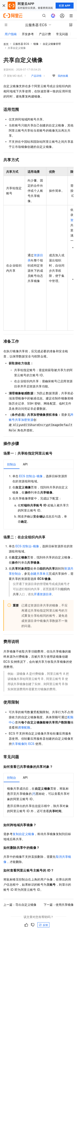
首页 (6, 44)
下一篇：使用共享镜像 (59, 904)
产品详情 (36, 75)
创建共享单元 (39, 573)
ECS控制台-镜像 (31, 476)
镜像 (35, 43)
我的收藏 (63, 75)
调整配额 (24, 727)
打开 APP (64, 6)
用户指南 (11, 33)
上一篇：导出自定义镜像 (19, 904)
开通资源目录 (43, 594)
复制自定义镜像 (23, 834)
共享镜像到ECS (23, 743)
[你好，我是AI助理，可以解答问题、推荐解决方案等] (53, 15)
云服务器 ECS (21, 43)
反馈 (45, 925)
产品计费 (45, 33)
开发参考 (28, 33)
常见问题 (62, 33)
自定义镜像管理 (52, 43)
